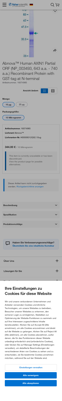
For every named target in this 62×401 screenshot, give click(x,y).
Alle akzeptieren (31, 383)
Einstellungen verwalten (30, 367)
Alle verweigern (31, 375)
